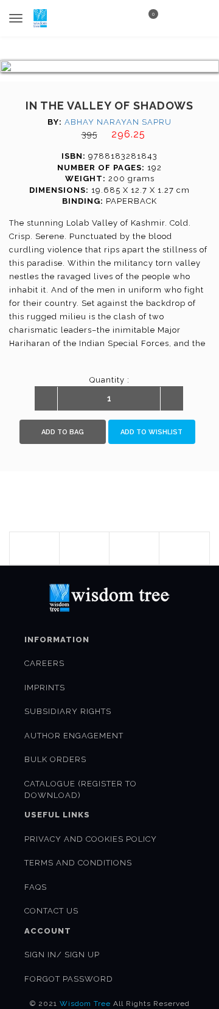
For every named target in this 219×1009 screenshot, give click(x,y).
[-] (46, 399)
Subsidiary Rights (67, 711)
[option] (109, 66)
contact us (51, 910)
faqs (35, 887)
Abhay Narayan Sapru (118, 122)
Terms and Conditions (78, 862)
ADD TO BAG (62, 432)
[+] (171, 399)
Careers (44, 663)
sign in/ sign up (62, 954)
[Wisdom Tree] (40, 18)
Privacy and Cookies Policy (90, 839)
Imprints (44, 687)
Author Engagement (73, 735)
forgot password (68, 978)
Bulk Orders (55, 759)
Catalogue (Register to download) (80, 789)
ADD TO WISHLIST (151, 432)
